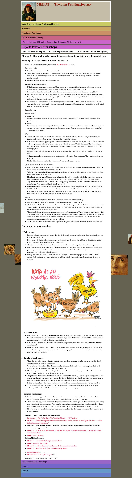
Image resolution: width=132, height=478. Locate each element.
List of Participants (33, 452)
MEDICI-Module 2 (63, 64)
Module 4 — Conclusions (35, 435)
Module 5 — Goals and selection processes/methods (44, 440)
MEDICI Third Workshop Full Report (39, 455)
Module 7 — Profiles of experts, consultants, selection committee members (52, 446)
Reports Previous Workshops (39, 47)
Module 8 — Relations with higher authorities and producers (47, 448)
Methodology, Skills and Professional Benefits (40, 24)
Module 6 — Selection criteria (37, 443)
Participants (26, 28)
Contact (25, 470)
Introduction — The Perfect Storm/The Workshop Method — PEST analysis (52, 418)
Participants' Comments (31, 33)
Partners (25, 466)
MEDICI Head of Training (32, 37)
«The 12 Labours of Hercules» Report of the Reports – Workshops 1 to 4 (51, 42)
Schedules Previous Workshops (34, 461)
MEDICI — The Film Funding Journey (64, 4)
